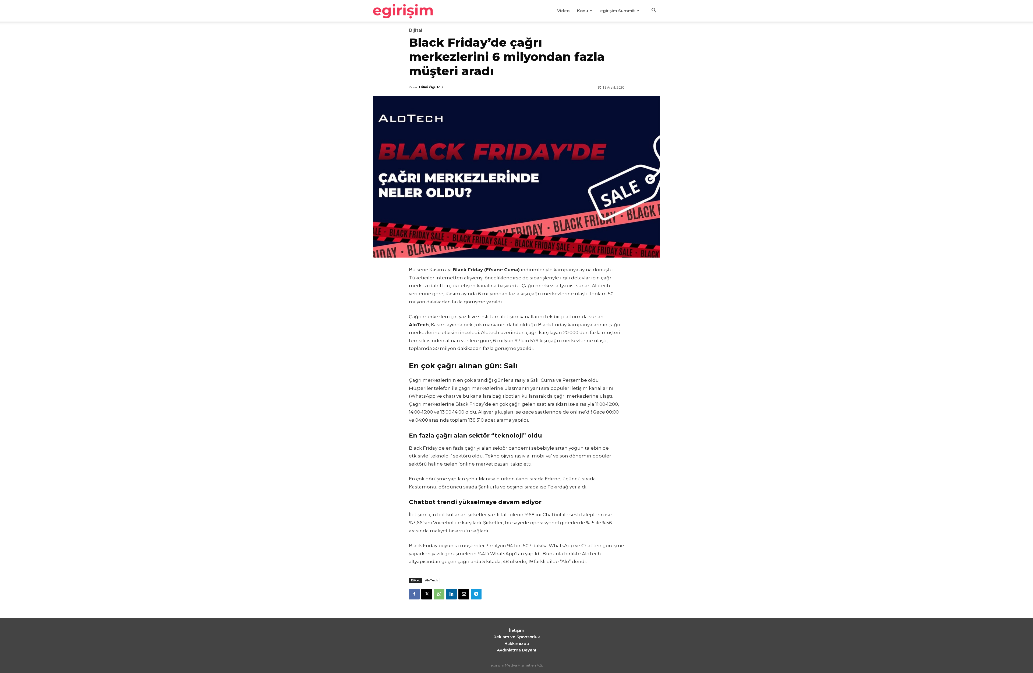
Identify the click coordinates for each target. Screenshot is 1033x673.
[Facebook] (414, 594)
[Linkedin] (451, 594)
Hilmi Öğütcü (431, 87)
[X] (426, 594)
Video (563, 10)
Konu (582, 10)
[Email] (463, 594)
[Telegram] (476, 594)
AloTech (431, 580)
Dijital (415, 30)
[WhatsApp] (439, 594)
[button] (653, 11)
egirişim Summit (617, 10)
